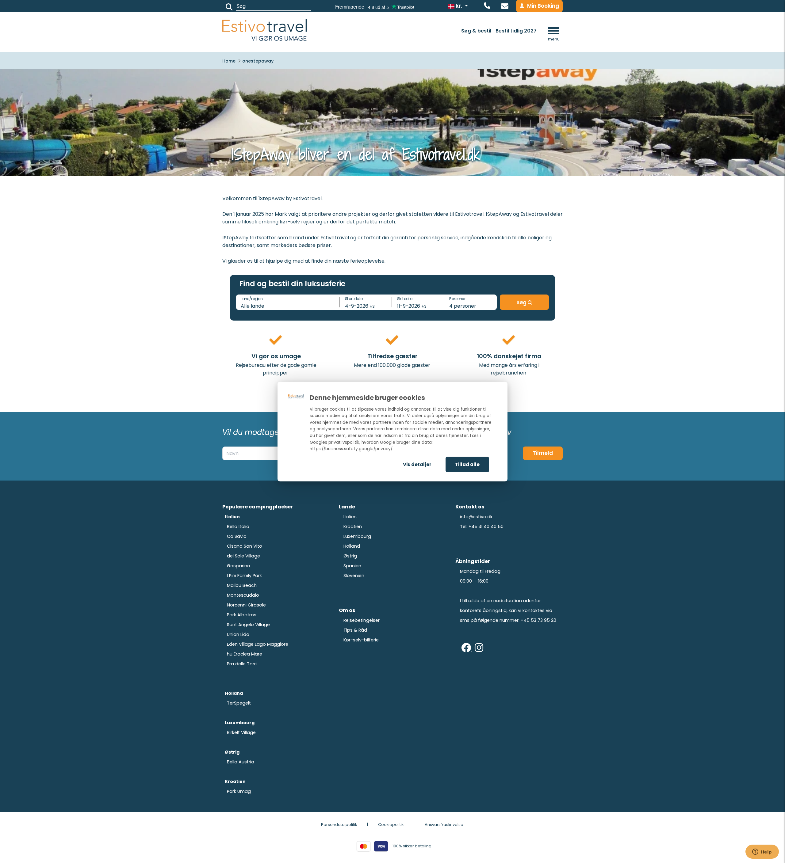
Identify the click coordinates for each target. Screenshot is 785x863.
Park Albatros (241, 615)
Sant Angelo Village (248, 625)
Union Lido (238, 634)
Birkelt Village (241, 732)
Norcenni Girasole (246, 605)
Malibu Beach (242, 585)
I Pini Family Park (244, 575)
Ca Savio (237, 536)
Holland (351, 546)
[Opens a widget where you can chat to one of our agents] (762, 852)
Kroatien (352, 526)
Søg (522, 302)
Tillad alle (467, 464)
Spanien (352, 566)
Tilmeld (543, 453)
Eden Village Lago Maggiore (257, 644)
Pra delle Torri (242, 664)
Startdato (354, 298)
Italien (350, 517)
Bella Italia (238, 526)
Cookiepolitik (391, 824)
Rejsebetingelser (361, 620)
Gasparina (238, 566)
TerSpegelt (239, 703)
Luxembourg (357, 536)
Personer (457, 298)
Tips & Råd (355, 630)
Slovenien (353, 575)
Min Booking (543, 6)
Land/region (251, 298)
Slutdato (404, 298)
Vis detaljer (417, 464)
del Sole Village (243, 556)
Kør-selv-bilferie (361, 640)
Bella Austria (240, 762)
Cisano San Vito (244, 546)
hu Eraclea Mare (244, 654)
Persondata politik (339, 824)
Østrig (350, 556)
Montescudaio (243, 595)
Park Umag (239, 791)
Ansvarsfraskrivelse (444, 824)
